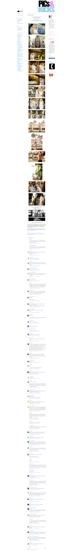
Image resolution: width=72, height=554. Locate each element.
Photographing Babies (19, 55)
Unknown (30, 376)
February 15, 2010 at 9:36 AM (34, 374)
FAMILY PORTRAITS (19, 19)
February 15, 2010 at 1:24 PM (34, 403)
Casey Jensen (30, 290)
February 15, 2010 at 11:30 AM (34, 378)
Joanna (38, 19)
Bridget (30, 474)
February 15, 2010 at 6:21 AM (34, 294)
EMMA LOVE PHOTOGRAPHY (33, 536)
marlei (30, 525)
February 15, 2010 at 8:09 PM (34, 451)
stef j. (30, 453)
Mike (34, 19)
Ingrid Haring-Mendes (32, 245)
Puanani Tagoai (31, 360)
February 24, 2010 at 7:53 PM (34, 540)
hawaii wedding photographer (35, 233)
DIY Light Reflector (19, 35)
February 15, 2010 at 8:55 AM (34, 358)
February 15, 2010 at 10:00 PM (34, 472)
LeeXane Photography (32, 507)
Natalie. (51, 18)
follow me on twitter (32, 206)
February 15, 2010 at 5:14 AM (34, 270)
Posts (50, 33)
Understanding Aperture (20, 53)
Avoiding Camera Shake (20, 54)
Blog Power (18, 62)
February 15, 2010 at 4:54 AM (34, 265)
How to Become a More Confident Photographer (20, 37)
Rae (29, 503)
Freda (30, 400)
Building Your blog (19, 61)
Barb (29, 314)
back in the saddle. (30, 15)
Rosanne (30, 333)
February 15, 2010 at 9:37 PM (34, 468)
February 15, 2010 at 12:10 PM (34, 387)
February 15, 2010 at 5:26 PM (34, 434)
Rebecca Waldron (31, 440)
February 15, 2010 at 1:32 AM (34, 243)
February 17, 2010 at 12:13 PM (34, 523)
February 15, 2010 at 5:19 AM (34, 276)
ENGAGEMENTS (19, 20)
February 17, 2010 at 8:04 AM (34, 517)
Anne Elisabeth (31, 278)
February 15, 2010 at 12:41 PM (34, 398)
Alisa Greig (30, 337)
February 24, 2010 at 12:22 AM (34, 534)
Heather (30, 261)
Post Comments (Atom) (33, 549)
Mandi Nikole (31, 470)
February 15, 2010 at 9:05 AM (34, 362)
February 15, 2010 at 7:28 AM (34, 312)
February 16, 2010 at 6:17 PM (34, 505)
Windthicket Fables (31, 389)
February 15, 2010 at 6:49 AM (34, 300)
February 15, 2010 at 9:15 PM (34, 457)
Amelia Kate (30, 302)
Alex (29, 239)
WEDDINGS (18, 21)
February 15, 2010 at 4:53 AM (34, 259)
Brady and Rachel (31, 405)
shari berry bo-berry (31, 296)
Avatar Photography (19, 34)
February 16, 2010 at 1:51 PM (34, 501)
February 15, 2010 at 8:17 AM (34, 335)
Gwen (30, 542)
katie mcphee (30, 320)
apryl (30, 380)
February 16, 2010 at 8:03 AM (34, 485)
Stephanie (30, 436)
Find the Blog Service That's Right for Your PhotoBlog (20, 59)
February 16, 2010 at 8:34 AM (34, 489)
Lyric (30, 364)
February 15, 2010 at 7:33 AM (34, 318)
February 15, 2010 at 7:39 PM (34, 438)
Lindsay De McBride (31, 272)
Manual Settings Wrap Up (20, 49)
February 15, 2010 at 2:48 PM (34, 423)
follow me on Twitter (20, 15)
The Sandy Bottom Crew (32, 487)
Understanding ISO (19, 50)
